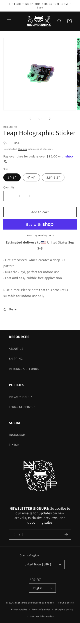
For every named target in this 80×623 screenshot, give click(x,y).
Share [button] (12, 309)
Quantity (8, 187)
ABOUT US (16, 349)
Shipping (22, 148)
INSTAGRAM (17, 435)
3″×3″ (12, 177)
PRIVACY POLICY (20, 397)
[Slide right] (50, 119)
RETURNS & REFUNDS (24, 369)
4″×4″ (31, 177)
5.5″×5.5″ (53, 177)
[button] (9, 21)
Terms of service (41, 609)
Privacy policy (19, 609)
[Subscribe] (66, 534)
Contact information (42, 616)
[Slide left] (30, 119)
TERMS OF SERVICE (22, 407)
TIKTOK (14, 445)
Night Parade (22, 602)
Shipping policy (64, 609)
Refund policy (66, 602)
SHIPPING (16, 359)
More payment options (40, 235)
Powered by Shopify (42, 602)
